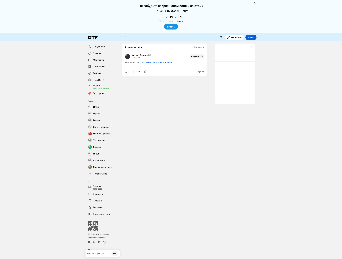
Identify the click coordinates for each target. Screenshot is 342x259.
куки (102, 253)
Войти (251, 37)
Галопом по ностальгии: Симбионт (157, 62)
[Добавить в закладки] (132, 72)
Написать (236, 37)
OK (114, 253)
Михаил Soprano (139, 55)
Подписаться (197, 56)
